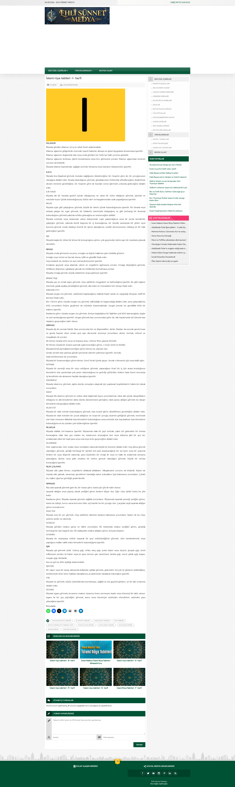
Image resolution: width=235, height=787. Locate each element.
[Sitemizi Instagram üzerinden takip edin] (159, 773)
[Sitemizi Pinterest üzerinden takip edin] (164, 773)
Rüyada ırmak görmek (106, 625)
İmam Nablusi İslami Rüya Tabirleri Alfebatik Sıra (95, 661)
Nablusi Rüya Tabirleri (102, 621)
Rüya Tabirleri (119, 621)
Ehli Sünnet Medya (159, 781)
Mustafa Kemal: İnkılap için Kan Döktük (165, 165)
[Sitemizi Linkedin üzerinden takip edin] (170, 773)
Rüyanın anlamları (69, 629)
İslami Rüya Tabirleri (83, 621)
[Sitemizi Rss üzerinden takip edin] (175, 773)
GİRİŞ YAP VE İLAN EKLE (180, 2)
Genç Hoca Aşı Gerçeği (161, 236)
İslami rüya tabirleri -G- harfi (129, 660)
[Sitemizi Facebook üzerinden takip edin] (143, 773)
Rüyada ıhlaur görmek (86, 625)
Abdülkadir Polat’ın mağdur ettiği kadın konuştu (169, 248)
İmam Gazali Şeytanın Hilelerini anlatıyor (166, 211)
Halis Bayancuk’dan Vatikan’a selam (163, 173)
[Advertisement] (117, 47)
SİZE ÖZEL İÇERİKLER (57, 71)
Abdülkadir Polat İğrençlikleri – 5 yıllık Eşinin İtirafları (169, 227)
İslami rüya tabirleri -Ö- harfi (62, 688)
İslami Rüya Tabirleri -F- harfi (129, 688)
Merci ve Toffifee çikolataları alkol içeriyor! (168, 240)
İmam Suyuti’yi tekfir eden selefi (162, 169)
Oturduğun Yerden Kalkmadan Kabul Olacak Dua (169, 244)
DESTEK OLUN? (105, 71)
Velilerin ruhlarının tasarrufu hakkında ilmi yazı (168, 187)
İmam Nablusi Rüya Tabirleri (61, 621)
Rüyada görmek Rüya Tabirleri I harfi (60, 625)
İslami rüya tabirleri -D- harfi (95, 688)
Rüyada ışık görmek (125, 625)
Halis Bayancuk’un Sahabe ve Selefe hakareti (167, 177)
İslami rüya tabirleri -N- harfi (62, 660)
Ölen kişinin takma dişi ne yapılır (164, 261)
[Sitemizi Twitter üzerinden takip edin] (148, 773)
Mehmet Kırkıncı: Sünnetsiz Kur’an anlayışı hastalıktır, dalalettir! (169, 231)
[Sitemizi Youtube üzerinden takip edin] (153, 773)
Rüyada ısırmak (53, 629)
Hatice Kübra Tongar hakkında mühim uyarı (169, 253)
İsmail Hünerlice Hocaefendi (163, 257)
